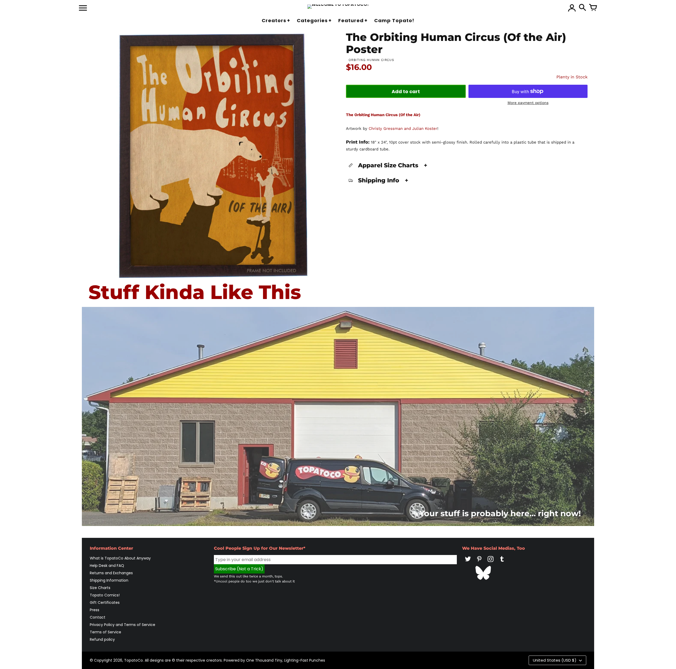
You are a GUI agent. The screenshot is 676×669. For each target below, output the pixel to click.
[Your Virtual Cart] (593, 8)
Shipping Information (109, 580)
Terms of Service (105, 632)
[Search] (582, 8)
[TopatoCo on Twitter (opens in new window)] (467, 562)
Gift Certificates (105, 602)
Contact (97, 617)
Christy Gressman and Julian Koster (403, 128)
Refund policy (102, 639)
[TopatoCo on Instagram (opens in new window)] (490, 562)
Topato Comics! (105, 595)
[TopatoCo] (338, 6)
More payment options (528, 103)
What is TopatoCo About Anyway (120, 558)
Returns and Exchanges (111, 573)
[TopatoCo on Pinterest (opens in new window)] (479, 562)
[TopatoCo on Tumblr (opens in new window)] (501, 562)
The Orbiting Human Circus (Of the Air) (383, 114)
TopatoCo (133, 660)
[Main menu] (83, 8)
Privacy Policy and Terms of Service (122, 624)
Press (94, 610)
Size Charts (100, 587)
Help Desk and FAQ (107, 565)
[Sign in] (572, 8)
